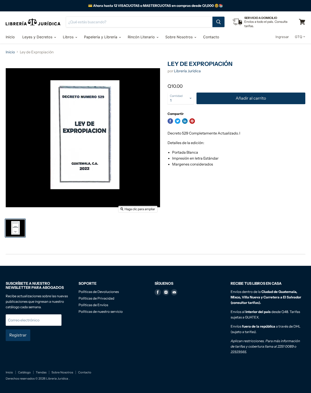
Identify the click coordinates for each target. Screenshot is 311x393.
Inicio (10, 37)
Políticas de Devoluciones (99, 292)
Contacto (211, 37)
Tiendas (41, 372)
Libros (69, 37)
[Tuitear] (177, 121)
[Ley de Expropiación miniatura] (15, 228)
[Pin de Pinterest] (192, 121)
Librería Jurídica (187, 71)
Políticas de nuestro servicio (101, 311)
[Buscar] (218, 22)
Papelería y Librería (101, 37)
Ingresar (282, 37)
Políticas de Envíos (93, 305)
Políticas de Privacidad (96, 298)
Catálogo (24, 372)
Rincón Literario (142, 37)
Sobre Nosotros (179, 37)
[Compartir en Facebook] (170, 121)
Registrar (18, 335)
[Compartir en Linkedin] (185, 121)
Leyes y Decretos (38, 37)
